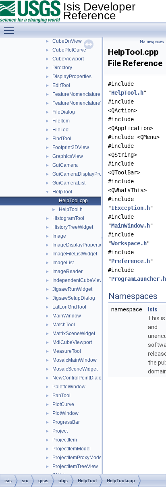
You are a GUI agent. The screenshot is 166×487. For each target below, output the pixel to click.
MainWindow (66, 316)
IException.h (130, 208)
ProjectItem (64, 440)
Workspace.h (129, 243)
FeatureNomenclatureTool (81, 103)
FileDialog (63, 112)
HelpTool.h (71, 209)
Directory (62, 67)
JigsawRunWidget (72, 289)
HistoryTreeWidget (72, 227)
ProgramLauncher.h (138, 279)
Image (59, 236)
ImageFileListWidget (74, 254)
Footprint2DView (70, 147)
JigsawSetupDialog (73, 298)
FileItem (61, 121)
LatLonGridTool (69, 307)
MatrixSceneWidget (73, 333)
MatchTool (63, 324)
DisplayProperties (71, 76)
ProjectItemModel (71, 449)
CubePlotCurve (69, 50)
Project (60, 431)
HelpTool (62, 192)
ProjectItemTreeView (75, 466)
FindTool (61, 138)
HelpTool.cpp (73, 200)
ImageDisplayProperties (78, 245)
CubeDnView (67, 41)
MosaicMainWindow (74, 360)
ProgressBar (66, 422)
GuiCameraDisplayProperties (84, 174)
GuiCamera (65, 165)
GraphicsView (67, 156)
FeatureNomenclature (76, 94)
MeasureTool (66, 351)
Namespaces (152, 41)
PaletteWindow (68, 387)
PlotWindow (65, 413)
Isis (153, 309)
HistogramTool (68, 218)
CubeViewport (68, 59)
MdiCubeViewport (72, 342)
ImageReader (67, 271)
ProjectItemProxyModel (77, 457)
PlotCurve (63, 404)
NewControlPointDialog (78, 378)
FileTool (61, 130)
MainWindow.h (130, 225)
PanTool (61, 395)
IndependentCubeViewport (82, 280)
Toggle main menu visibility (10, 30)
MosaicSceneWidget (75, 369)
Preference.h (130, 261)
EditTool (61, 85)
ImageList (63, 262)
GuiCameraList (68, 183)
